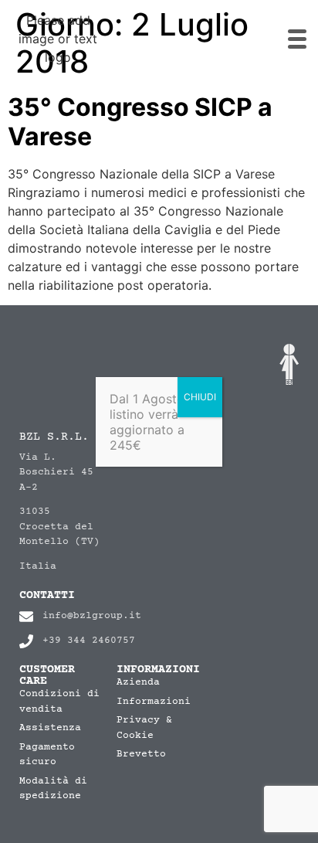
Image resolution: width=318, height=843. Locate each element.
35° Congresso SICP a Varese (140, 121)
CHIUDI (200, 397)
